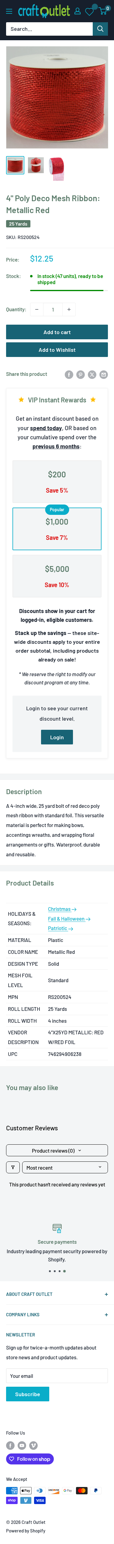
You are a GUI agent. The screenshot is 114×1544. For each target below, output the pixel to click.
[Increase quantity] (69, 309)
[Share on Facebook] (69, 374)
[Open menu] (9, 11)
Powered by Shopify (25, 1530)
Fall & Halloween (66, 918)
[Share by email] (103, 374)
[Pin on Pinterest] (80, 374)
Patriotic (58, 928)
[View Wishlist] (90, 11)
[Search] (100, 29)
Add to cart (57, 332)
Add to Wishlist (57, 349)
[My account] (77, 11)
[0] (103, 11)
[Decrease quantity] (36, 309)
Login (57, 737)
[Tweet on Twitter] (92, 374)
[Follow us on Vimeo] (33, 1445)
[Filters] (13, 1167)
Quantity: (16, 309)
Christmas (59, 909)
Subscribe (27, 1394)
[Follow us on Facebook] (10, 1445)
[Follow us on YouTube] (22, 1445)
